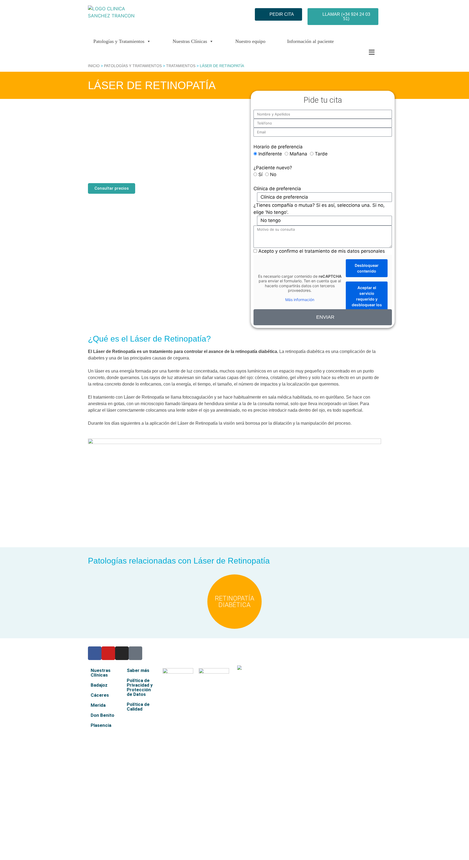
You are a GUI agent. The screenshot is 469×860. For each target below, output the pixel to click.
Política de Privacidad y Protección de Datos (140, 687)
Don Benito (102, 715)
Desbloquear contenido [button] (367, 268)
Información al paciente (310, 41)
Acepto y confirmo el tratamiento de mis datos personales (321, 251)
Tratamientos (180, 66)
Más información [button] (299, 299)
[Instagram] (122, 653)
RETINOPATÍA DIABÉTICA (234, 602)
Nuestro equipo (250, 41)
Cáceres (100, 695)
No (273, 174)
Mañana (298, 154)
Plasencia (101, 725)
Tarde (321, 154)
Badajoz (99, 685)
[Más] (361, 52)
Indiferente (270, 154)
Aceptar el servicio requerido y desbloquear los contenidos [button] (367, 299)
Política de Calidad (138, 707)
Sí (260, 174)
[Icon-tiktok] (135, 653)
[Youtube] (108, 653)
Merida (98, 705)
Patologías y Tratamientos (118, 41)
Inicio (94, 66)
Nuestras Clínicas (190, 41)
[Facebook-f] (95, 653)
